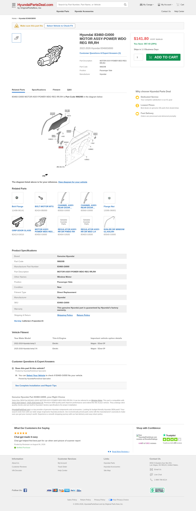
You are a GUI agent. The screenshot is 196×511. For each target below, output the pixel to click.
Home (14, 18)
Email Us (157, 470)
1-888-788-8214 (160, 480)
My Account (62, 463)
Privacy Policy (99, 500)
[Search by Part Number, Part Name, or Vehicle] (125, 4)
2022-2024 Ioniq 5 (19, 403)
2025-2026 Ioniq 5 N (35, 403)
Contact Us (166, 11)
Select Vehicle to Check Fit (60, 26)
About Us (15, 463)
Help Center (179, 11)
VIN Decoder (17, 471)
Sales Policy (72, 500)
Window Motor (96, 400)
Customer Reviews (19, 467)
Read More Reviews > (120, 452)
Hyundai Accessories (84, 11)
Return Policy (83, 315)
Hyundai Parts (63, 11)
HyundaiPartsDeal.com (21, 410)
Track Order (62, 467)
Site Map (107, 471)
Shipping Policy (65, 315)
